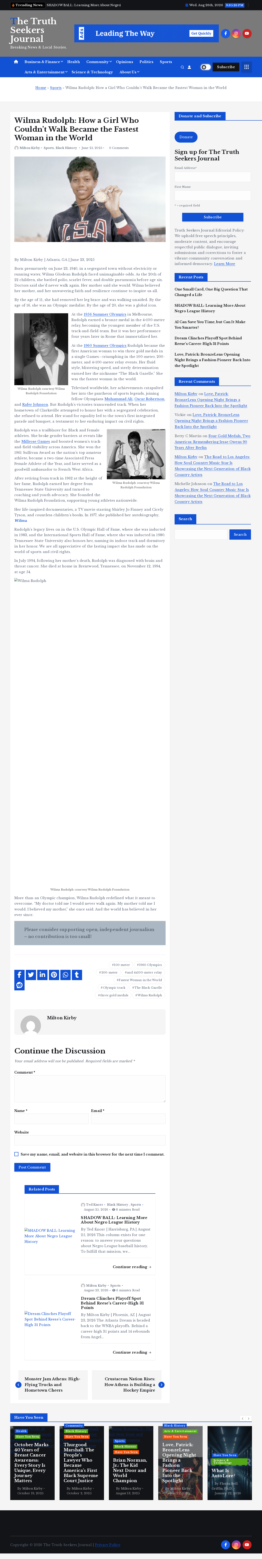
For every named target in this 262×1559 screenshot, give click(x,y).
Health (73, 62)
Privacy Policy (107, 1545)
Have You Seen (27, 1436)
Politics (146, 62)
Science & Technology (92, 72)
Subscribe (226, 67)
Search (185, 519)
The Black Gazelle (148, 988)
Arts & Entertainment (44, 72)
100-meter (122, 965)
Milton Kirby (30, 148)
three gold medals (114, 995)
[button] (243, 1418)
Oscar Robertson (149, 399)
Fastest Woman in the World (140, 980)
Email (97, 1111)
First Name (183, 187)
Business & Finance (42, 62)
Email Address (186, 168)
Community (97, 62)
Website (21, 1132)
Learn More (224, 264)
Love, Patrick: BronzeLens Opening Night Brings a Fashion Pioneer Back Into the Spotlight (212, 360)
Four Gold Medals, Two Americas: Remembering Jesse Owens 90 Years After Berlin (212, 442)
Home (40, 88)
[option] (32, 1463)
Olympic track (114, 988)
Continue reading (130, 1267)
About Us (128, 72)
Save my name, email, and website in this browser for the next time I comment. (92, 1154)
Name (20, 1111)
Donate (186, 137)
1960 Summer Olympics (105, 345)
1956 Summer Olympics (105, 314)
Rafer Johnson (35, 404)
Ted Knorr (94, 1204)
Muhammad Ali (119, 399)
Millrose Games (35, 441)
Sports (166, 62)
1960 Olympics (150, 965)
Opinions (124, 62)
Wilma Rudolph (150, 995)
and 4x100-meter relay (144, 972)
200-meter (109, 972)
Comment (24, 1072)
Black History (66, 148)
